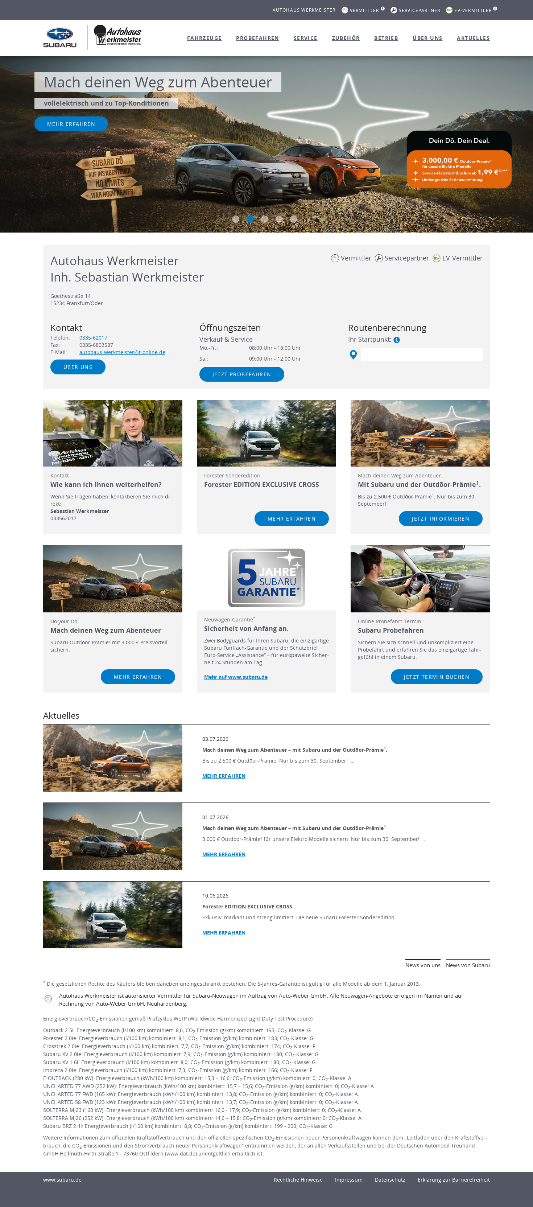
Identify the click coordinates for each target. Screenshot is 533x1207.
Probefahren (257, 37)
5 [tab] (293, 219)
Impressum (349, 1179)
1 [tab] (235, 219)
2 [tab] (250, 219)
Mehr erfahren (71, 123)
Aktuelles (473, 37)
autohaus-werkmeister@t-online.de (122, 352)
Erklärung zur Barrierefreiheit (454, 1179)
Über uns (427, 37)
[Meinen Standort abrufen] (353, 355)
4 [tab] (279, 219)
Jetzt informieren (441, 518)
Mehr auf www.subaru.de (236, 676)
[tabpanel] (266, 145)
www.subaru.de (62, 1179)
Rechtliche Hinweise (298, 1179)
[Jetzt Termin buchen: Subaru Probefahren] (420, 578)
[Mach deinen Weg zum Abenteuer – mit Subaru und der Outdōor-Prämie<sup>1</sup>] (112, 836)
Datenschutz (390, 1179)
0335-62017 (93, 337)
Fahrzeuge (204, 37)
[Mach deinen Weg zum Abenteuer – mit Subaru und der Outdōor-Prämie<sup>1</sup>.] (112, 757)
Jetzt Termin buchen (437, 676)
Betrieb (386, 37)
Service (306, 37)
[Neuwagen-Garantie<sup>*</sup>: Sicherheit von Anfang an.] (266, 578)
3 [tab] (264, 219)
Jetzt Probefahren (242, 374)
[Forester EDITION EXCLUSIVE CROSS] (112, 915)
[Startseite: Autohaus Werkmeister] (60, 37)
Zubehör (346, 37)
